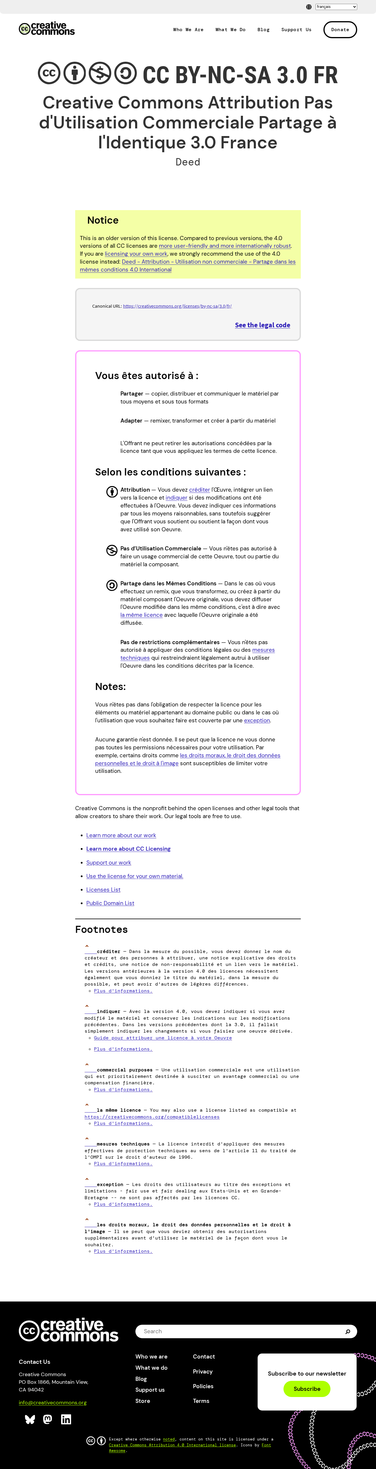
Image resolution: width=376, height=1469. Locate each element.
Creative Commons (47, 28)
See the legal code (262, 324)
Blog (264, 29)
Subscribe (307, 1389)
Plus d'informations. (123, 991)
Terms (201, 1401)
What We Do (231, 29)
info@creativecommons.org (53, 1402)
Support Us (296, 29)
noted (169, 1439)
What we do (151, 1367)
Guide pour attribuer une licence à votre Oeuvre (163, 1038)
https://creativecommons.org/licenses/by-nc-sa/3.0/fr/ (177, 306)
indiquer (176, 497)
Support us (150, 1389)
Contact (204, 1356)
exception (257, 720)
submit (348, 1331)
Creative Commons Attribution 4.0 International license (172, 1445)
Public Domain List (110, 903)
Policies (203, 1386)
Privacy (203, 1371)
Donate (340, 29)
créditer (199, 489)
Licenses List (103, 889)
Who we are (151, 1356)
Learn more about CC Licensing (128, 848)
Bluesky (30, 1419)
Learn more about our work (121, 835)
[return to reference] (91, 951)
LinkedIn (66, 1419)
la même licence (141, 615)
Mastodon (48, 1419)
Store (142, 1401)
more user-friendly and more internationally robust (225, 245)
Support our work (108, 862)
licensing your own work (136, 253)
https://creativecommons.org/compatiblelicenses (152, 1117)
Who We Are (188, 29)
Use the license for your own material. (134, 876)
